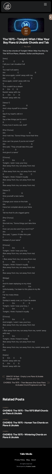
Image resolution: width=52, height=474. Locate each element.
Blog (28, 460)
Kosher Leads (30, 466)
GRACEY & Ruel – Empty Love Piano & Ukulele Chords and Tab (24, 377)
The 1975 (27, 47)
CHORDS (5, 407)
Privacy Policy (20, 460)
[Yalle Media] (7, 9)
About (33, 460)
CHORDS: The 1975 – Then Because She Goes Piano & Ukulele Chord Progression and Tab (24, 384)
